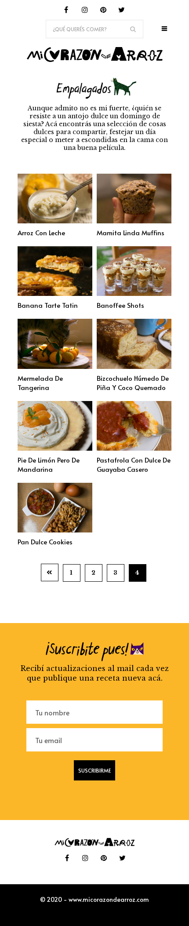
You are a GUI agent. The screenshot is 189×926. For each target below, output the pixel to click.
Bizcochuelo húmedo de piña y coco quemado (133, 382)
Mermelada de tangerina (40, 382)
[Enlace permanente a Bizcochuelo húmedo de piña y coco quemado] (134, 366)
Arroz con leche (41, 232)
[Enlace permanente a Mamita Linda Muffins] (134, 220)
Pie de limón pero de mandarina (49, 464)
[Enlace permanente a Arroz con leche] (55, 220)
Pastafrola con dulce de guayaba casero (134, 464)
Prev (49, 572)
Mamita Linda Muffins (130, 232)
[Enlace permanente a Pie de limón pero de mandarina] (55, 448)
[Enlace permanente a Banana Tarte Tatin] (55, 293)
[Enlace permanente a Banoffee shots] (134, 293)
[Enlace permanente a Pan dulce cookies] (55, 529)
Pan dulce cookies (45, 541)
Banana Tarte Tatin (48, 305)
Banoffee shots (120, 305)
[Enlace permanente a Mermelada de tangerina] (55, 366)
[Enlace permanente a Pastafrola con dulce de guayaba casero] (134, 448)
